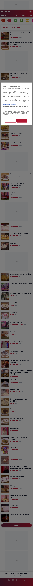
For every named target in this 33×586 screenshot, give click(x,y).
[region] (16, 103)
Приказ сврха (10, 120)
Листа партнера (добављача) (8, 116)
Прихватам (21, 120)
